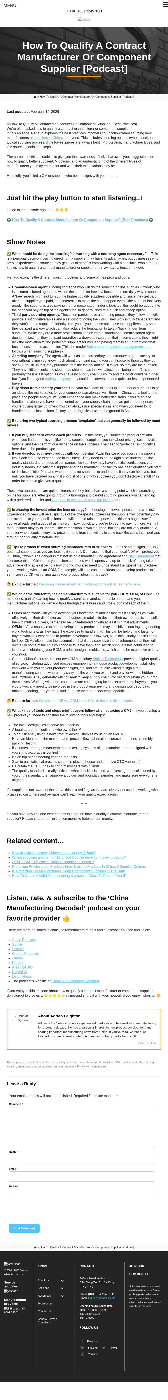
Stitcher (18, 949)
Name (13, 1151)
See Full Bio (147, 1043)
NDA (118, 1062)
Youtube (93, 1354)
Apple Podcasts (24, 940)
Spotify (17, 944)
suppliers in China (48, 138)
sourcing (149, 1062)
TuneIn (17, 958)
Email (13, 1169)
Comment (16, 1104)
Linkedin (93, 1348)
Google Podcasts (25, 953)
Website (14, 1186)
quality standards (132, 1062)
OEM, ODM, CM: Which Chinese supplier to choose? (53, 862)
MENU (10, 5)
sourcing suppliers (65, 1066)
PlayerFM (19, 972)
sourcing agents (16, 1066)
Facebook (92, 1341)
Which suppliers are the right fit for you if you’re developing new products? (69, 857)
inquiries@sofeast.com (101, 1298)
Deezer (17, 963)
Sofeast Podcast (45, 1062)
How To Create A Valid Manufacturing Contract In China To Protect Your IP (69, 876)
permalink (100, 1066)
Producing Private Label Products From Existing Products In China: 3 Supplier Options (79, 866)
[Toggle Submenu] (62, 1280)
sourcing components (40, 1066)
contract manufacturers (83, 1062)
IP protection (106, 1062)
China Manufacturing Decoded (75, 981)
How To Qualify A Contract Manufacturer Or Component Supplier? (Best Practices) (80, 220)
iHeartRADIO (22, 967)
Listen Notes (22, 976)
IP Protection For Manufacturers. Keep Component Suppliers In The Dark (68, 871)
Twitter (113, 1348)
